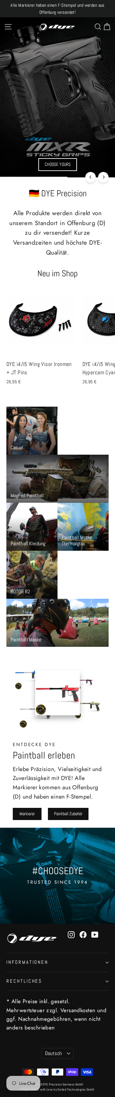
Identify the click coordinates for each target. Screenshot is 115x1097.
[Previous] (90, 177)
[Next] (103, 177)
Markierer (27, 814)
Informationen (27, 962)
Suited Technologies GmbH (75, 1089)
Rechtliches (24, 981)
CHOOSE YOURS (58, 164)
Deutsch (53, 1053)
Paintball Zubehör (68, 814)
